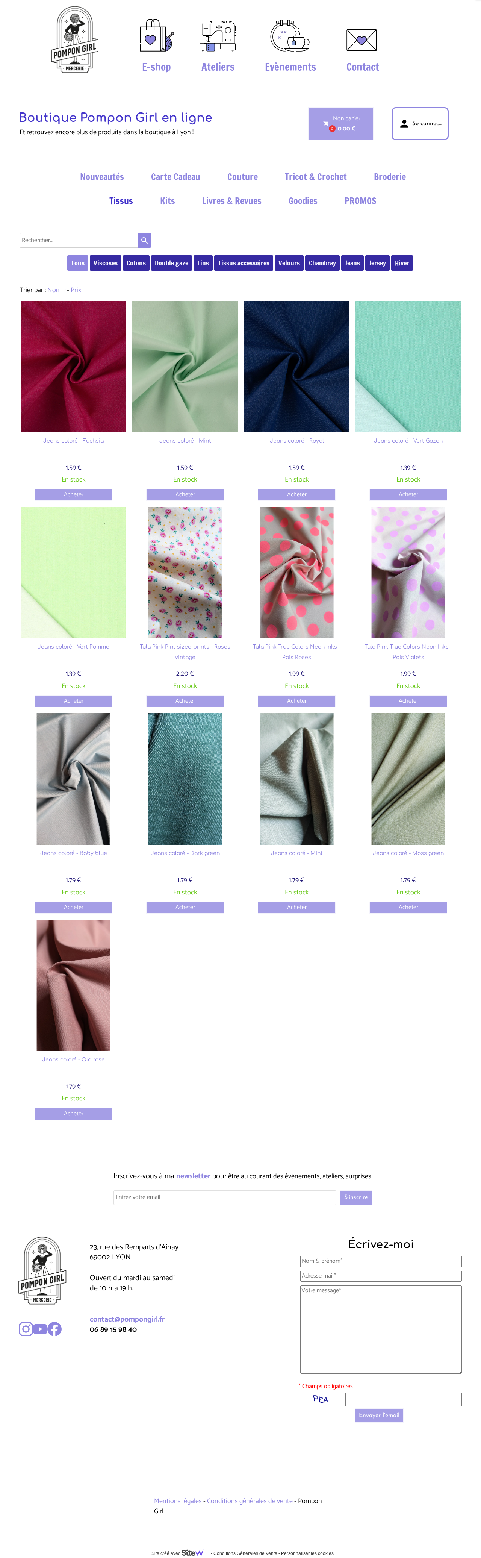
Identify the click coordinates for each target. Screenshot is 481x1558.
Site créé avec (166, 1553)
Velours (289, 263)
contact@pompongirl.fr (127, 1319)
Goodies (303, 200)
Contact (362, 67)
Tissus (121, 200)
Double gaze (171, 263)
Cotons (136, 263)
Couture (242, 176)
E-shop (156, 67)
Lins (203, 263)
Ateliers (217, 67)
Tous (78, 263)
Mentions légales (178, 1501)
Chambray (322, 263)
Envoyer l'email (379, 1416)
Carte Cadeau (175, 176)
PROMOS (361, 200)
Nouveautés (102, 176)
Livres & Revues (232, 200)
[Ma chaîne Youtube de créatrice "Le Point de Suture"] (40, 1329)
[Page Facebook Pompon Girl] (54, 1329)
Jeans (352, 263)
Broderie (390, 176)
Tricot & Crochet (316, 176)
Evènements (290, 67)
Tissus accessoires (243, 263)
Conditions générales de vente (250, 1501)
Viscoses (106, 263)
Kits (167, 200)
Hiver (402, 263)
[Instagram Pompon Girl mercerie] (26, 1329)
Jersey (377, 263)
